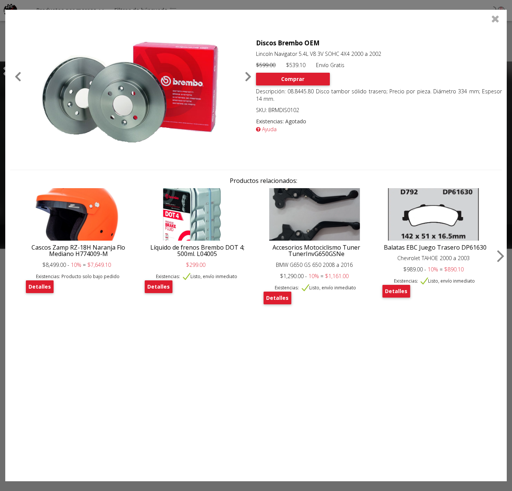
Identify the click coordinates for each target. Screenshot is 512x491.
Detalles (39, 286)
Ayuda (268, 129)
